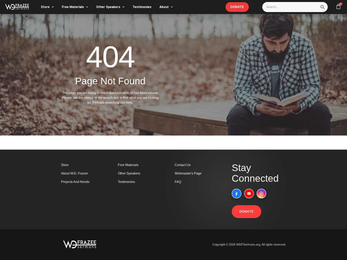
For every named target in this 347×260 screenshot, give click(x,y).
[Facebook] (236, 193)
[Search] (322, 7)
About (164, 7)
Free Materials (73, 7)
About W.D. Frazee (74, 173)
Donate (246, 211)
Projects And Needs (75, 182)
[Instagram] (261, 193)
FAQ (178, 182)
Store (45, 7)
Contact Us (183, 165)
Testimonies (142, 7)
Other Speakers (108, 7)
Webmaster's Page (188, 173)
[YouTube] (249, 193)
